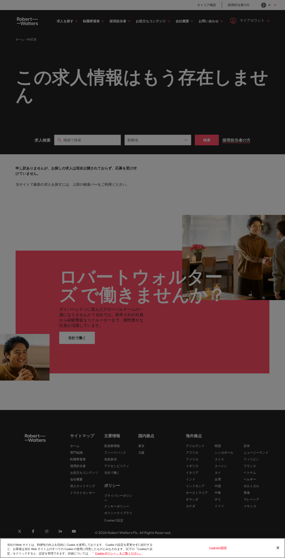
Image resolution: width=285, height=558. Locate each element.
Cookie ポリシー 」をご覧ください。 (118, 553)
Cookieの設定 (218, 547)
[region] (142, 548)
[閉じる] (278, 548)
